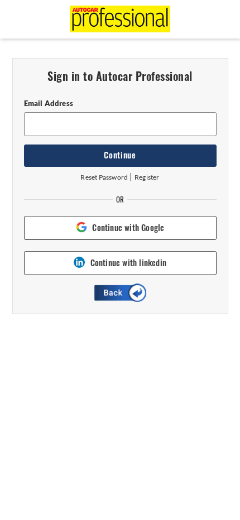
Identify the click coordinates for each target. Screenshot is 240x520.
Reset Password (104, 177)
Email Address (49, 103)
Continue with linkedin (128, 262)
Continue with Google (128, 227)
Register (147, 177)
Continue (120, 155)
